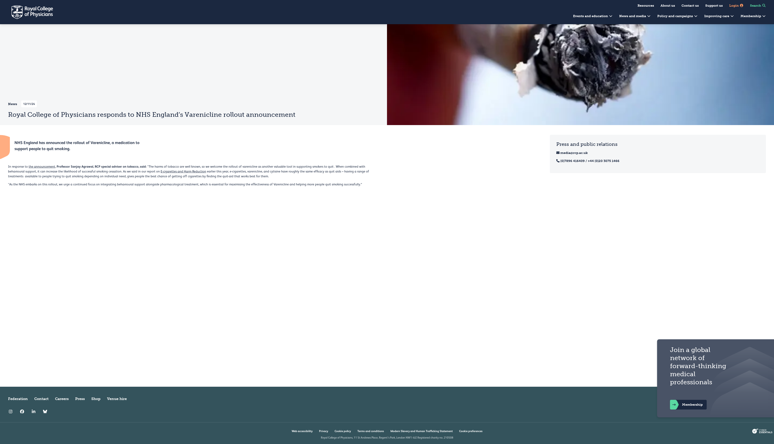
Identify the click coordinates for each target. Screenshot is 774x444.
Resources (646, 5)
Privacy (323, 431)
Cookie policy (343, 431)
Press (80, 399)
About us (668, 5)
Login (734, 5)
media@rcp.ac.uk (574, 153)
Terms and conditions (370, 431)
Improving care (717, 16)
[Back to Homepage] (29, 12)
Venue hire (117, 399)
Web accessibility (302, 431)
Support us (714, 5)
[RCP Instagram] (10, 412)
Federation (18, 399)
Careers (62, 399)
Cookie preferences (471, 431)
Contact (41, 399)
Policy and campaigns (675, 16)
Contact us (690, 5)
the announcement (42, 166)
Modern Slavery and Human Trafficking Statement (421, 431)
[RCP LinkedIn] (33, 412)
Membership (751, 16)
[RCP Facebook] (22, 412)
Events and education (591, 16)
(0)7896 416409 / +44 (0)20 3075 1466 (589, 161)
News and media (633, 16)
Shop (96, 399)
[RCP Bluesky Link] (45, 412)
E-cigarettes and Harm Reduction (183, 171)
